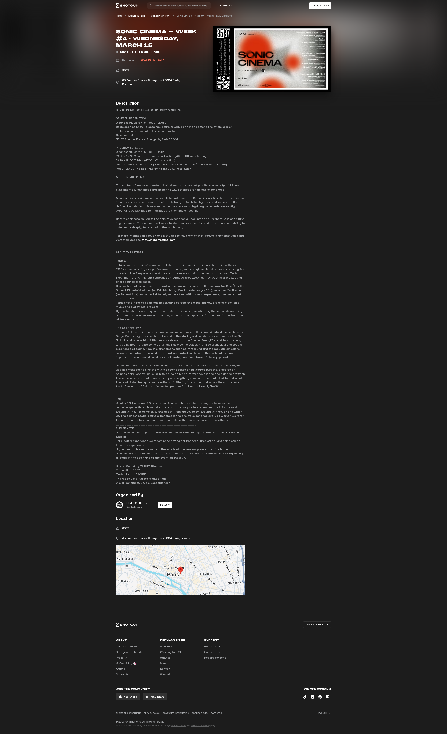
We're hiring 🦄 (126, 663)
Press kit (122, 657)
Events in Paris (136, 15)
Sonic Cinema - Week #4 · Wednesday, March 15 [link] (204, 15)
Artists (120, 669)
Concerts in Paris (161, 15)
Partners (216, 713)
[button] (165, 505)
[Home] (127, 5)
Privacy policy (152, 713)
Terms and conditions (128, 713)
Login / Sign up (320, 5)
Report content (215, 657)
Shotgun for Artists (129, 652)
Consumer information (176, 713)
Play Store (157, 696)
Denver (165, 669)
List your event (315, 624)
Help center (212, 646)
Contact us (212, 652)
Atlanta (165, 657)
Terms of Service (200, 725)
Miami (164, 663)
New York (166, 646)
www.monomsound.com (158, 240)
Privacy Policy (178, 725)
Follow (165, 504)
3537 (125, 528)
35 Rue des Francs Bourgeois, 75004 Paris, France (156, 538)
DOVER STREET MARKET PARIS (140, 52)
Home (119, 15)
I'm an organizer (127, 646)
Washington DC (170, 652)
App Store (130, 696)
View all (165, 674)
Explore (225, 5)
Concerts (122, 674)
